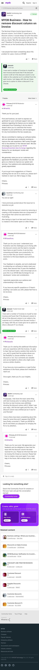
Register (28, 3)
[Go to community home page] (8, 2)
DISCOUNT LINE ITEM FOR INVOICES (20, 563)
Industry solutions (6, 648)
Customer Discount (14, 573)
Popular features (6, 637)
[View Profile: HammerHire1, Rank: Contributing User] (4, 595)
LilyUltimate (20, 547)
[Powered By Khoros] (19, 619)
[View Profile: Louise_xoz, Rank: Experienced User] (4, 564)
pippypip (10, 65)
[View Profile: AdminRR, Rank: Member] (4, 574)
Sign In (35, 3)
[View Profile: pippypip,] (5, 66)
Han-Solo (19, 538)
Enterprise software (6, 640)
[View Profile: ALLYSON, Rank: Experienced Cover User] (4, 604)
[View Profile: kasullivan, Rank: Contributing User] (4, 194)
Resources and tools (7, 651)
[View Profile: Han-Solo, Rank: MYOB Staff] (4, 537)
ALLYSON (18, 605)
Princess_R (9, 103)
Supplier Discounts (14, 584)
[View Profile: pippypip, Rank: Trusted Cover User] (4, 310)
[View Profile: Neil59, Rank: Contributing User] (3, 14)
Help (26, 614)
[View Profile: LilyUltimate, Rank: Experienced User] (4, 546)
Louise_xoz (19, 566)
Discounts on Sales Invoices (17, 545)
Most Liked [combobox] (32, 98)
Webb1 (18, 587)
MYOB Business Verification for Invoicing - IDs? (21, 554)
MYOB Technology (17, 657)
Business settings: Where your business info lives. (21, 536)
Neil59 (9, 13)
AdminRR (18, 577)
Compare (3, 634)
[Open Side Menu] (2, 3)
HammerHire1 (20, 596)
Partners (3, 643)
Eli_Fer (19, 556)
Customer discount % (14, 603)
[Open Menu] (36, 8)
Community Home (6, 614)
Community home (11, 496)
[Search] (24, 3)
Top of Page (18, 614)
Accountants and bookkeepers (10, 645)
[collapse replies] (19, 102)
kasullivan (9, 193)
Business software (6, 631)
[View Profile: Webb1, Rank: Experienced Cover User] (4, 585)
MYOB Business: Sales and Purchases (13, 8)
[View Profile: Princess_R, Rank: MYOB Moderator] (4, 104)
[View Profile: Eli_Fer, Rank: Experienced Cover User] (4, 555)
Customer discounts (14, 594)
